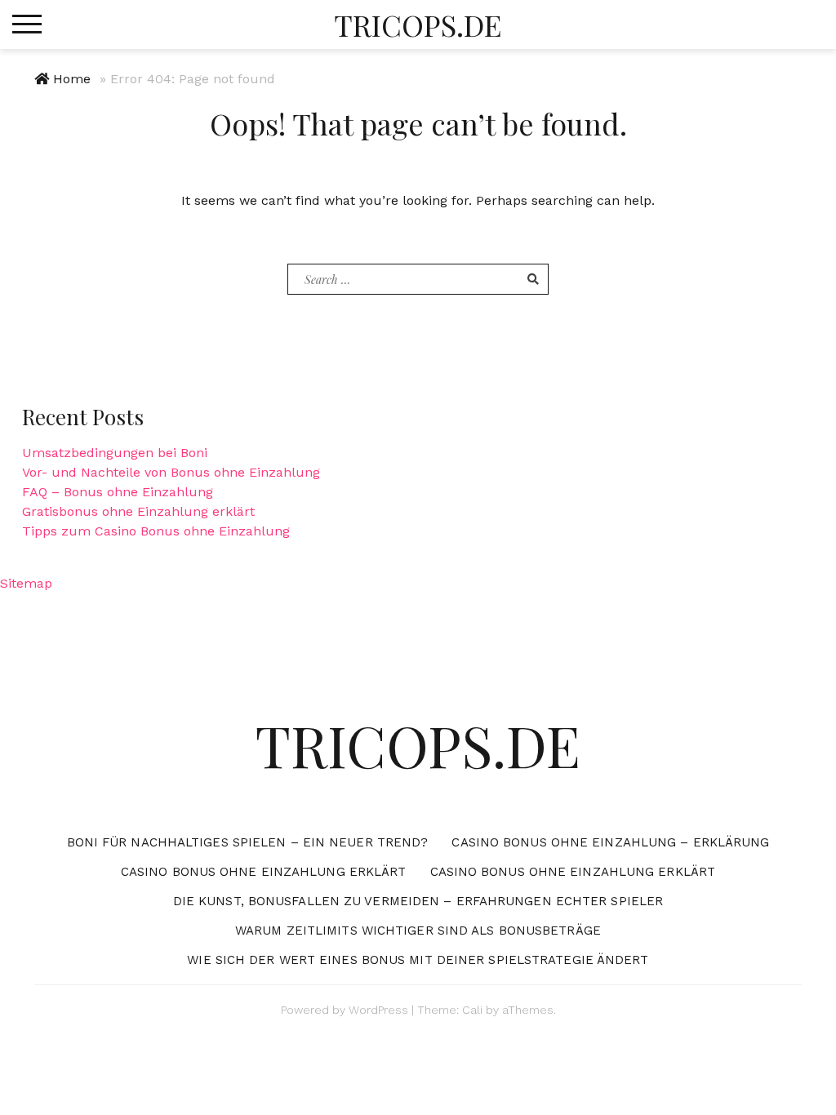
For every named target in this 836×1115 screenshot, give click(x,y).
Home (72, 79)
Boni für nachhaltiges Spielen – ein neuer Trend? (248, 842)
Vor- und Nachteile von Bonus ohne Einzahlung (171, 472)
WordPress (378, 1009)
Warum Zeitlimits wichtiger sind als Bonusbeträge (418, 930)
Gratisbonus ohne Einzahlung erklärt (138, 511)
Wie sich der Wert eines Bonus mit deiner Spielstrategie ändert (417, 960)
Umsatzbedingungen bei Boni (114, 452)
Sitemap (26, 583)
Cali (472, 1009)
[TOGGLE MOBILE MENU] (27, 24)
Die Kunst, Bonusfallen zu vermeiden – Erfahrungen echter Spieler (418, 901)
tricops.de (417, 24)
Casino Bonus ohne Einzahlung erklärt (264, 871)
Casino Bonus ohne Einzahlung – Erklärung (610, 842)
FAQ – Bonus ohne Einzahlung (117, 492)
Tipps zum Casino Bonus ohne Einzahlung (156, 531)
